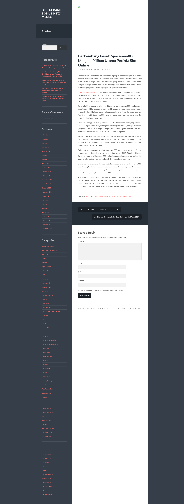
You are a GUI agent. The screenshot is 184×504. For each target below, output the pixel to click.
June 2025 (45, 155)
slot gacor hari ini (47, 474)
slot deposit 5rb (47, 356)
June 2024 (45, 204)
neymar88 (45, 291)
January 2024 (46, 220)
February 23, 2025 (85, 69)
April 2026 (45, 147)
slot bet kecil (46, 332)
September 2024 (47, 192)
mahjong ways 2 (47, 494)
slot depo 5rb (46, 352)
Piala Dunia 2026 (47, 295)
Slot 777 (44, 416)
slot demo (45, 447)
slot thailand (46, 368)
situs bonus (45, 303)
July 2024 (45, 200)
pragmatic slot (46, 478)
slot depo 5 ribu (46, 482)
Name (80, 263)
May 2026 (45, 143)
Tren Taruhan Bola (47, 389)
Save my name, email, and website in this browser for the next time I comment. (102, 290)
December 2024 (47, 180)
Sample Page (46, 31)
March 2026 (46, 151)
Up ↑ (140, 308)
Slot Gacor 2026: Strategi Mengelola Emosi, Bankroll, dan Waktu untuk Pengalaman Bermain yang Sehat (53, 74)
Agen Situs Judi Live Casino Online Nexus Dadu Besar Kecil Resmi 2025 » (117, 217)
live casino (45, 279)
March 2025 (46, 167)
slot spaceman (46, 455)
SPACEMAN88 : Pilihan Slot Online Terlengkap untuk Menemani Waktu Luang (53, 98)
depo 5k (44, 262)
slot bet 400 (45, 463)
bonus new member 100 (49, 250)
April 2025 (45, 163)
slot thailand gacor (47, 486)
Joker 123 (45, 271)
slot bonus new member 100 (50, 344)
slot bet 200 (45, 328)
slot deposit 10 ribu (48, 412)
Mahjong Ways (46, 287)
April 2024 (45, 212)
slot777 (44, 372)
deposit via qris (46, 266)
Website (81, 281)
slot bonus (45, 336)
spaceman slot (46, 436)
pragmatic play (46, 420)
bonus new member (48, 428)
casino (44, 258)
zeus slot (44, 397)
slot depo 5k (45, 348)
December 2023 (47, 224)
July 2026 (45, 135)
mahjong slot (46, 283)
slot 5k (44, 324)
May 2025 (45, 159)
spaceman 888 (108, 196)
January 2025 (46, 175)
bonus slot (45, 254)
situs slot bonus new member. (51, 311)
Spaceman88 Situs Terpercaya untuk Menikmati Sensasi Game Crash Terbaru (53, 90)
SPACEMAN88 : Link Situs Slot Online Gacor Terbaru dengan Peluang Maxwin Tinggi (54, 82)
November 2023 (47, 229)
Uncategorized (46, 393)
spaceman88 (46, 377)
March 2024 (46, 216)
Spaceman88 (118, 196)
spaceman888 (127, 196)
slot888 (101, 196)
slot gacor (45, 360)
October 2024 (46, 188)
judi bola (44, 275)
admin (96, 69)
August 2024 (46, 196)
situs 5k (44, 299)
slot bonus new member (49, 340)
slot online (45, 364)
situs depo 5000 (47, 307)
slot (43, 320)
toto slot (44, 385)
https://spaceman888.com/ (88, 92)
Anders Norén (131, 308)
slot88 (44, 470)
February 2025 (46, 171)
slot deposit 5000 (47, 408)
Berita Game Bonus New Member (52, 13)
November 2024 (47, 184)
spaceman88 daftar (48, 432)
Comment (82, 241)
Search (44, 44)
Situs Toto (45, 315)
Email (80, 272)
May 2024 (45, 208)
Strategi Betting (47, 381)
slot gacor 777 (46, 459)
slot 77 (44, 490)
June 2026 (45, 139)
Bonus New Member (48, 246)
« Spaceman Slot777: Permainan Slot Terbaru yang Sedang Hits (99, 210)
